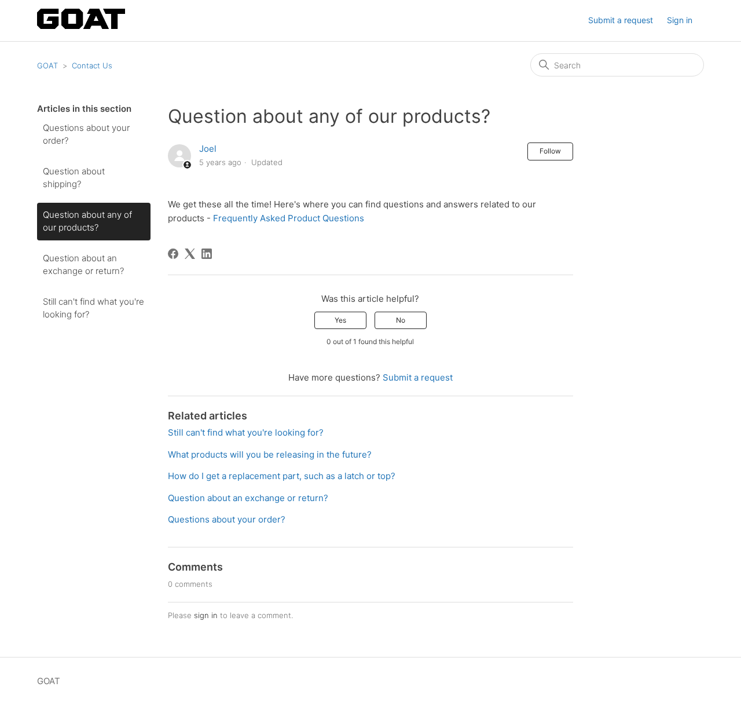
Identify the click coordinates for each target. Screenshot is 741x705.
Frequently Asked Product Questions (288, 218)
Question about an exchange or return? (83, 265)
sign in (206, 615)
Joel (208, 148)
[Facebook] (173, 254)
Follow (550, 151)
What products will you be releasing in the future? (270, 454)
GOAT (47, 65)
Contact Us (92, 65)
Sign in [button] (679, 20)
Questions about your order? (86, 134)
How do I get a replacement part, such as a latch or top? (281, 475)
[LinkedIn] (206, 254)
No (400, 320)
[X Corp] (190, 254)
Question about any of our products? (87, 221)
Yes (340, 320)
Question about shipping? (74, 178)
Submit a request (620, 20)
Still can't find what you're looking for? (93, 308)
